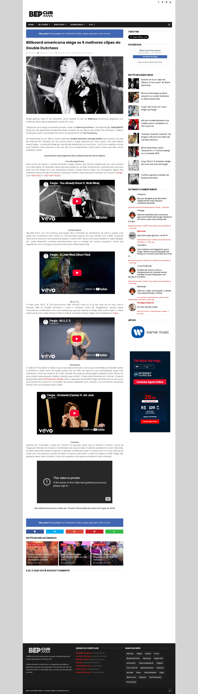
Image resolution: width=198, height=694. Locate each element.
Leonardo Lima (83, 665)
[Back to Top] (170, 691)
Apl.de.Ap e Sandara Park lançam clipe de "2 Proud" (144, 207)
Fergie (89, 53)
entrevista (131, 663)
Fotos (156, 653)
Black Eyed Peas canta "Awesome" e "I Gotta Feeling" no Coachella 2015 (155, 150)
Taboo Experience (146, 663)
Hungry (119, 172)
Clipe (161, 672)
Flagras (160, 663)
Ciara (115, 313)
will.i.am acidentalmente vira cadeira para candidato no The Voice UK (155, 123)
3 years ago (150, 299)
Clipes (68, 53)
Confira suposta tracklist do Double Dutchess (155, 176)
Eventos (160, 668)
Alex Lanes (81, 669)
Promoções (131, 682)
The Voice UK (132, 668)
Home (31, 24)
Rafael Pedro (82, 659)
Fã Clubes (43, 24)
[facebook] (158, 2)
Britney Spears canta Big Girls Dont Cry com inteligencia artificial (40, 557)
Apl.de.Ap (147, 658)
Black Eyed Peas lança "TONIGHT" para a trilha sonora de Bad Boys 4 (149, 226)
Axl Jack (130, 672)
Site (91, 24)
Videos (148, 653)
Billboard (61, 53)
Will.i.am (130, 653)
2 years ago (165, 207)
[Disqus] (74, 606)
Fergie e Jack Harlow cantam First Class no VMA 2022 (74, 557)
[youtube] (170, 2)
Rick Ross (36, 175)
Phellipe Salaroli (145, 302)
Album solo (131, 677)
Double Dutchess (79, 53)
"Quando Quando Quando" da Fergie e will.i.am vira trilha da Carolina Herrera (156, 137)
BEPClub (141, 231)
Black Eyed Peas (133, 658)
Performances (155, 677)
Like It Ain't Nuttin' (52, 175)
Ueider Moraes (83, 672)
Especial (142, 677)
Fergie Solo (158, 658)
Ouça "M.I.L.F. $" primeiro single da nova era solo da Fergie (156, 163)
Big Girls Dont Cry (36, 545)
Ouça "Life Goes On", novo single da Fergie (154, 108)
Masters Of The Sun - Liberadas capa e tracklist (152, 311)
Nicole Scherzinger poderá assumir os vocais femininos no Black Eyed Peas (155, 96)
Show (138, 672)
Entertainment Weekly (52, 379)
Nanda (79, 662)
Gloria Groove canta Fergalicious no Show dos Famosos (105, 557)
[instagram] (166, 2)
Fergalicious (99, 545)
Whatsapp (59, 24)
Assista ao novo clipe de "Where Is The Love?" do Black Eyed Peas (155, 82)
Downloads (76, 24)
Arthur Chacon (83, 656)
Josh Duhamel (150, 672)
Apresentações (147, 668)
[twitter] (162, 2)
